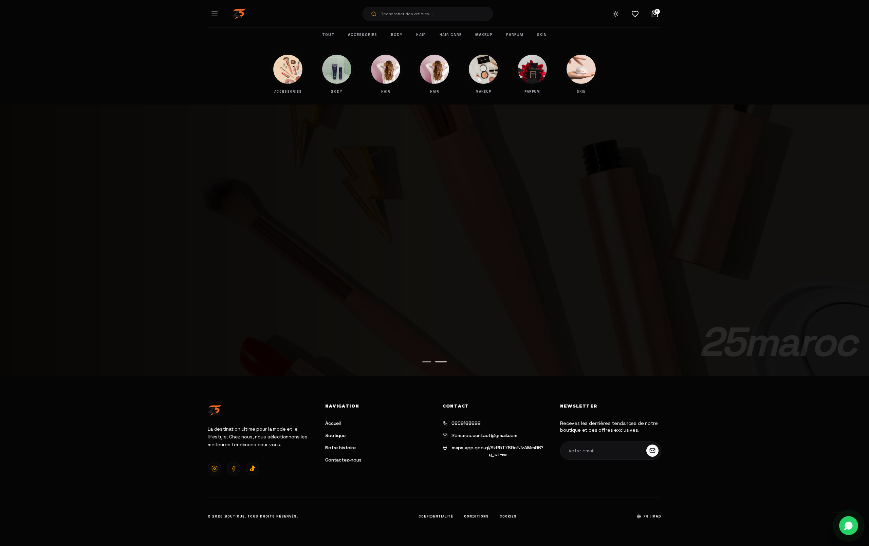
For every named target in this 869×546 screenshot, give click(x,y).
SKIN (542, 34)
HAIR (421, 34)
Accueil (333, 423)
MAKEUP (484, 34)
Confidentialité (436, 516)
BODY (397, 34)
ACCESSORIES (362, 34)
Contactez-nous (343, 460)
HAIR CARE (451, 34)
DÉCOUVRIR (248, 276)
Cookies (508, 516)
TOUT (328, 34)
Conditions (476, 516)
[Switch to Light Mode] (616, 14)
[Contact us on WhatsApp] (848, 525)
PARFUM (514, 34)
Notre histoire (340, 448)
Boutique (335, 435)
